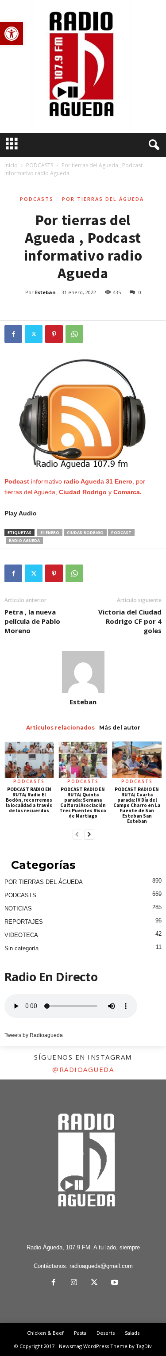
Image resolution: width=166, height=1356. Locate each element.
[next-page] (89, 835)
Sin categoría (21, 948)
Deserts (106, 1332)
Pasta (80, 1332)
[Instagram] (74, 1283)
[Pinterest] (54, 334)
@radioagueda (83, 1069)
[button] (11, 33)
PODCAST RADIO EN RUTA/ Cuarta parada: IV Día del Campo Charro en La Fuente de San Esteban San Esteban (136, 805)
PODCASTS (39, 165)
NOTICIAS (18, 908)
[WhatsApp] (74, 334)
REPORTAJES (23, 921)
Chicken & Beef (45, 1332)
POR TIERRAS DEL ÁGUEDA (103, 199)
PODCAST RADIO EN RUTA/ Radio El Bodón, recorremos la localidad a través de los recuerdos (29, 800)
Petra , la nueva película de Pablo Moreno (32, 621)
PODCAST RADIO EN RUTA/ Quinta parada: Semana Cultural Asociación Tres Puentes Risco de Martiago (82, 802)
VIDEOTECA (21, 935)
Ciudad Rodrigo (85, 532)
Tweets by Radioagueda (33, 1035)
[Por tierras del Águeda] (83, 66)
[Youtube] (113, 1283)
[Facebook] (13, 334)
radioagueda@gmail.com (101, 1266)
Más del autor (119, 727)
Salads (132, 1332)
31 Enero (49, 532)
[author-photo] (83, 672)
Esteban (45, 292)
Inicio (11, 165)
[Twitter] (33, 334)
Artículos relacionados (60, 727)
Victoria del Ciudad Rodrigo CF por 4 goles (130, 621)
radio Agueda (24, 540)
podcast (121, 532)
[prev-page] (77, 835)
